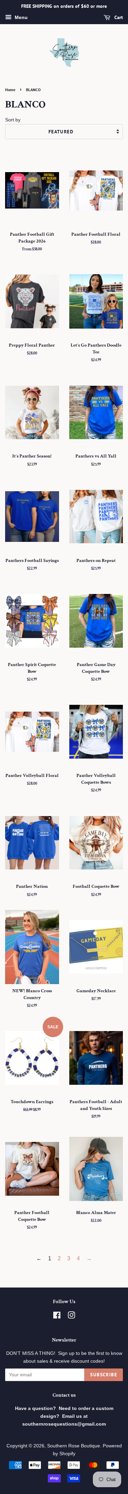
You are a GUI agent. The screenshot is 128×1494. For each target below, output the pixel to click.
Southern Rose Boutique (73, 1445)
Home (10, 89)
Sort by (12, 119)
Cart (118, 17)
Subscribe (103, 1375)
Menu (20, 17)
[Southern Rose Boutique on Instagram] (71, 1316)
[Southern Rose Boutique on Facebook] (57, 1316)
